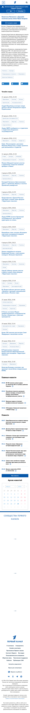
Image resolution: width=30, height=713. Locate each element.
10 (4, 497)
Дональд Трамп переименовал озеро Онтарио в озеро (17, 429)
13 (15, 497)
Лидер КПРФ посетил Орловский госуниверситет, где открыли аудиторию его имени (13, 218)
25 (8, 504)
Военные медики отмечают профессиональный (15, 402)
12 (11, 497)
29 (11, 491)
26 (11, 504)
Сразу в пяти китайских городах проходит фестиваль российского (16, 462)
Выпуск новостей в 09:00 (13, 469)
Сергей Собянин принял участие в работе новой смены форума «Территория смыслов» (12, 272)
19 (11, 500)
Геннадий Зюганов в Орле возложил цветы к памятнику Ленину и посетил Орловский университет (14, 183)
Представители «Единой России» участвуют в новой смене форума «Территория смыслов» (13, 199)
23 (25, 500)
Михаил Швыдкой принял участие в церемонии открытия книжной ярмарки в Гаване (13, 164)
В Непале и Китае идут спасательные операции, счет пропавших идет (17, 437)
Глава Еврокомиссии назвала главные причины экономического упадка (17, 422)
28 (8, 491)
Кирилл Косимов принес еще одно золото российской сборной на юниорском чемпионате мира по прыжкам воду (16, 453)
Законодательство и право (8, 326)
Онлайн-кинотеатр (15, 648)
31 (18, 491)
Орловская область (7, 178)
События (9, 660)
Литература (18, 156)
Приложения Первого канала (15, 650)
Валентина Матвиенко (7, 77)
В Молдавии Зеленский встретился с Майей (16, 408)
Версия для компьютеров (15, 667)
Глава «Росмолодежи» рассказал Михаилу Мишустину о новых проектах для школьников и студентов (15, 145)
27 (4, 491)
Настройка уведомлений (15, 664)
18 (8, 500)
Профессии (21, 140)
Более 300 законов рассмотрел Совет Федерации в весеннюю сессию (14, 333)
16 (25, 497)
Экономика (21, 264)
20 (15, 500)
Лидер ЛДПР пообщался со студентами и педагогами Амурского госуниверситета (15, 129)
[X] (24, 83)
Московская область (17, 102)
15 (21, 497)
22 (21, 500)
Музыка (16, 283)
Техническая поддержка (20, 658)
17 (4, 500)
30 (15, 491)
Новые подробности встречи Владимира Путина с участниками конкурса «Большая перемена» (13, 253)
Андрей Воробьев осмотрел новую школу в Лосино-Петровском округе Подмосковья (14, 107)
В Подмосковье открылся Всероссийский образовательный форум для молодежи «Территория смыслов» (13, 352)
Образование (21, 74)
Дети (3, 283)
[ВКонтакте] (5, 83)
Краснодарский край (16, 286)
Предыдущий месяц (4, 486)
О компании (10, 645)
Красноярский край (7, 248)
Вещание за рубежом (16, 672)
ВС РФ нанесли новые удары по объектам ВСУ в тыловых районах (17, 384)
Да (11, 11)
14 (18, 497)
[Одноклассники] (15, 83)
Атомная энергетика (7, 302)
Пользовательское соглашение (15, 655)
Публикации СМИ (18, 660)
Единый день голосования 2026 (10, 118)
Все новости (15, 475)
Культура (11, 70)
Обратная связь (7, 658)
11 (8, 497)
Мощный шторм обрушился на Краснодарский (14, 444)
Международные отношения (9, 74)
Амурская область (6, 125)
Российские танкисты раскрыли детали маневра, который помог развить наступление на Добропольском (15, 393)
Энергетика (12, 308)
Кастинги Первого (11, 653)
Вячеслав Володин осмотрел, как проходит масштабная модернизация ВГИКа (14, 368)
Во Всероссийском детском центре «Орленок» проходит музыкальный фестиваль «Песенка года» (13, 291)
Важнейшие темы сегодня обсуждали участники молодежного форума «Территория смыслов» (14, 234)
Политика (4, 70)
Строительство (5, 102)
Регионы (21, 99)
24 (4, 504)
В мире (4, 156)
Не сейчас (20, 11)
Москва (4, 267)
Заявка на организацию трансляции (15, 698)
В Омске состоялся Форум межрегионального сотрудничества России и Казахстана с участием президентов (13, 314)
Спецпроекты (20, 645)
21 (18, 500)
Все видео (21, 653)
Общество (14, 121)
